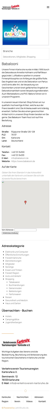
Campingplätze (12, 319)
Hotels (8, 316)
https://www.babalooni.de (23, 161)
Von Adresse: (8, 229)
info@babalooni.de (19, 158)
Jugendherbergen (13, 322)
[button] (48, 7)
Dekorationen (9, 56)
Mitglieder (21, 56)
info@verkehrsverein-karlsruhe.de (29, 383)
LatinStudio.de (21, 407)
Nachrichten (22, 397)
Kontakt (42, 401)
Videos (29, 401)
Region (5, 401)
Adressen (39, 397)
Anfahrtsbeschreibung (10, 233)
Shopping (31, 56)
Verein (17, 401)
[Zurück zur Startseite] (11, 7)
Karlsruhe (6, 397)
